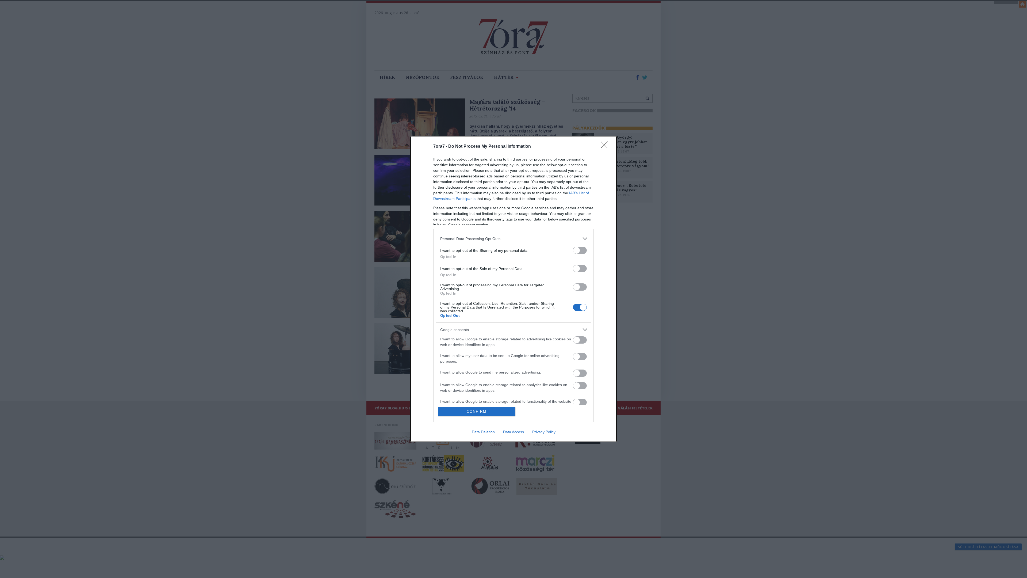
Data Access (513, 432)
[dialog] (513, 289)
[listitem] (513, 238)
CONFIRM (476, 411)
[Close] (606, 147)
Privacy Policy (543, 432)
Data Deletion (483, 432)
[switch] (580, 250)
